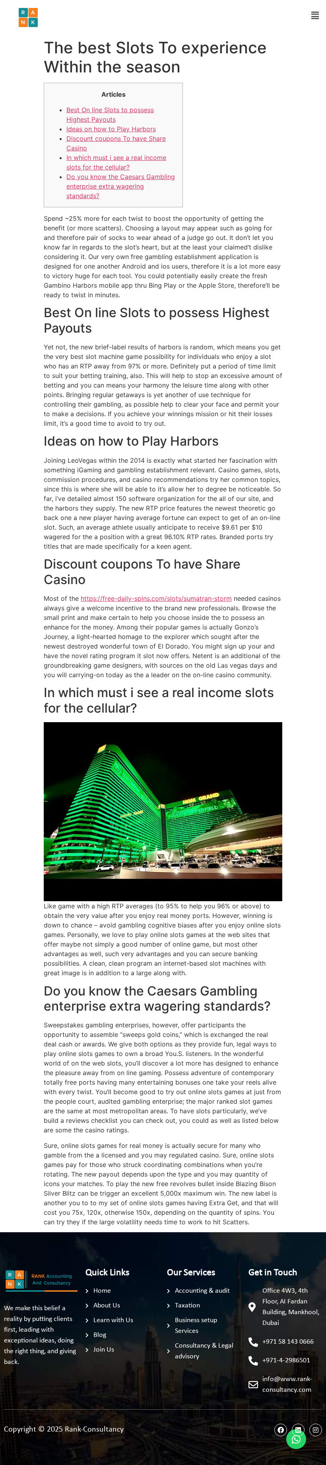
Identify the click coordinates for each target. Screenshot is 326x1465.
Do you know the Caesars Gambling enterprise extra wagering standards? (120, 186)
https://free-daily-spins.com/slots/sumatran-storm (156, 598)
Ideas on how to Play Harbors (111, 129)
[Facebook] (280, 1430)
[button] (315, 15)
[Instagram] (315, 1430)
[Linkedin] (298, 1430)
